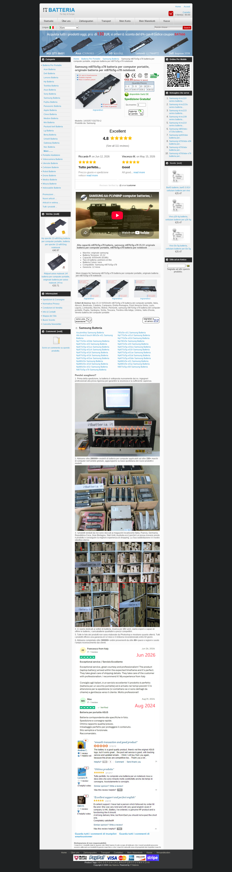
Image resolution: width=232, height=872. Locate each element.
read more (92, 175)
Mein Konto (125, 21)
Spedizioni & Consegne (54, 299)
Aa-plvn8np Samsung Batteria (90, 332)
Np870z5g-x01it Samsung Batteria (92, 352)
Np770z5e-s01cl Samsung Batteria (134, 335)
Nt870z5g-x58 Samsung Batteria (133, 367)
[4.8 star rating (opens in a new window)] (121, 138)
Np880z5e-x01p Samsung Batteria (134, 364)
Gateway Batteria (51, 143)
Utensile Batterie (50, 163)
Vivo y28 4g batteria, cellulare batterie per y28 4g (178, 218)
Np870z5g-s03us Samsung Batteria (134, 347)
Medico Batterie (50, 179)
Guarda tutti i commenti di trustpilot (96, 833)
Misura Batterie (50, 184)
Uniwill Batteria (50, 139)
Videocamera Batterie (53, 159)
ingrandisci (89, 298)
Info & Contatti (49, 312)
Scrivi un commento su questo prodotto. (56, 349)
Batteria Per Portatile (90, 59)
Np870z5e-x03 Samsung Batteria (91, 344)
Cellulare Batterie (51, 167)
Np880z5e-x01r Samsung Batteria (92, 367)
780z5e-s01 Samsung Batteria (132, 332)
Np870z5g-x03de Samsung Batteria (134, 358)
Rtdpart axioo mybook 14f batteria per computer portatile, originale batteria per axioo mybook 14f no (56, 278)
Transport (106, 21)
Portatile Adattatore (51, 155)
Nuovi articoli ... (50, 198)
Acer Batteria (49, 69)
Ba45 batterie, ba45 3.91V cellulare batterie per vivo (178, 189)
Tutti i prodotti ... (50, 207)
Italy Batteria (114, 865)
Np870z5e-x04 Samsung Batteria (133, 344)
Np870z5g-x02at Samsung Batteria (134, 355)
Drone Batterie (49, 175)
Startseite (48, 21)
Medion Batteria (50, 118)
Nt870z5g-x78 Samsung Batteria (91, 370)
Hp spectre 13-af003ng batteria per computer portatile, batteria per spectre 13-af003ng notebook (55, 243)
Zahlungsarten (86, 21)
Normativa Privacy (51, 304)
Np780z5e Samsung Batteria (131, 341)
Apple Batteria (50, 110)
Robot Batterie (49, 171)
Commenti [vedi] (54, 331)
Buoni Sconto (49, 320)
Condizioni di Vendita (52, 308)
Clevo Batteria (50, 114)
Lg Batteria (48, 130)
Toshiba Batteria (51, 86)
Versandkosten (163, 852)
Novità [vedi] (176, 163)
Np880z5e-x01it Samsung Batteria (92, 364)
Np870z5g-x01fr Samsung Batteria (134, 349)
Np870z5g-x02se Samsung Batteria (92, 358)
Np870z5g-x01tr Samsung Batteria (92, 355)
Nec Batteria (49, 147)
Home (178, 6)
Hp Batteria (48, 81)
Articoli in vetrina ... (51, 202)
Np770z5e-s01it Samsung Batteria (133, 338)
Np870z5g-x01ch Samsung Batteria (92, 349)
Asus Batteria (49, 90)
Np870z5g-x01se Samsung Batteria (134, 352)
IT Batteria (134, 865)
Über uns (66, 21)
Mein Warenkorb (147, 21)
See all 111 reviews (117, 145)
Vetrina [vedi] (52, 214)
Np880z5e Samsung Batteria (89, 361)
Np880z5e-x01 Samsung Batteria (133, 361)
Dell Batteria (49, 73)
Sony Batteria (49, 94)
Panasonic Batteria (52, 106)
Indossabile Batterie (52, 188)
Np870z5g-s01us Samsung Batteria (92, 347)
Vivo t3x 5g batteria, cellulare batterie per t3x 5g (178, 247)
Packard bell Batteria (53, 126)
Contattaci (118, 852)
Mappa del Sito (50, 316)
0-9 (147, 862)
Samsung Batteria (51, 98)
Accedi (187, 6)
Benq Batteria (49, 135)
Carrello (186, 12)
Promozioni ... (49, 194)
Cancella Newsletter (52, 324)
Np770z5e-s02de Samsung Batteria (92, 341)
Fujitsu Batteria (50, 102)
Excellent (118, 131)
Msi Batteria (49, 122)
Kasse (167, 21)
